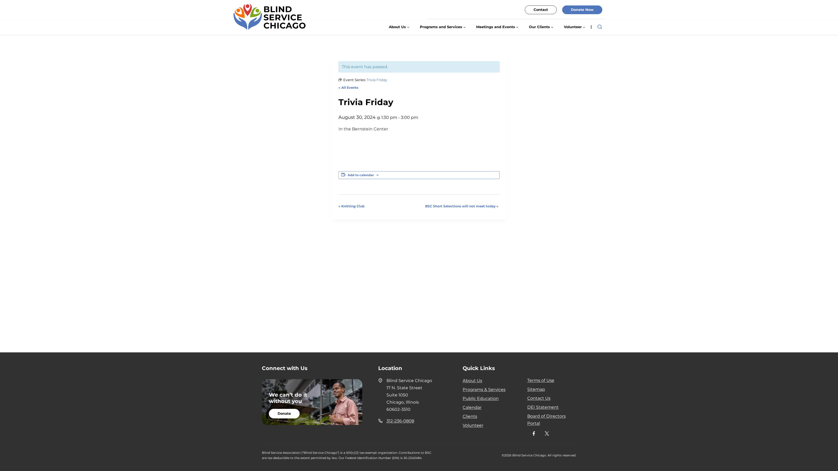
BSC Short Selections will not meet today (461, 206)
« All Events (348, 87)
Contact (541, 10)
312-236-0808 (400, 420)
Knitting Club (351, 206)
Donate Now (582, 10)
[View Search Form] (599, 27)
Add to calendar (361, 175)
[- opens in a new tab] (533, 433)
